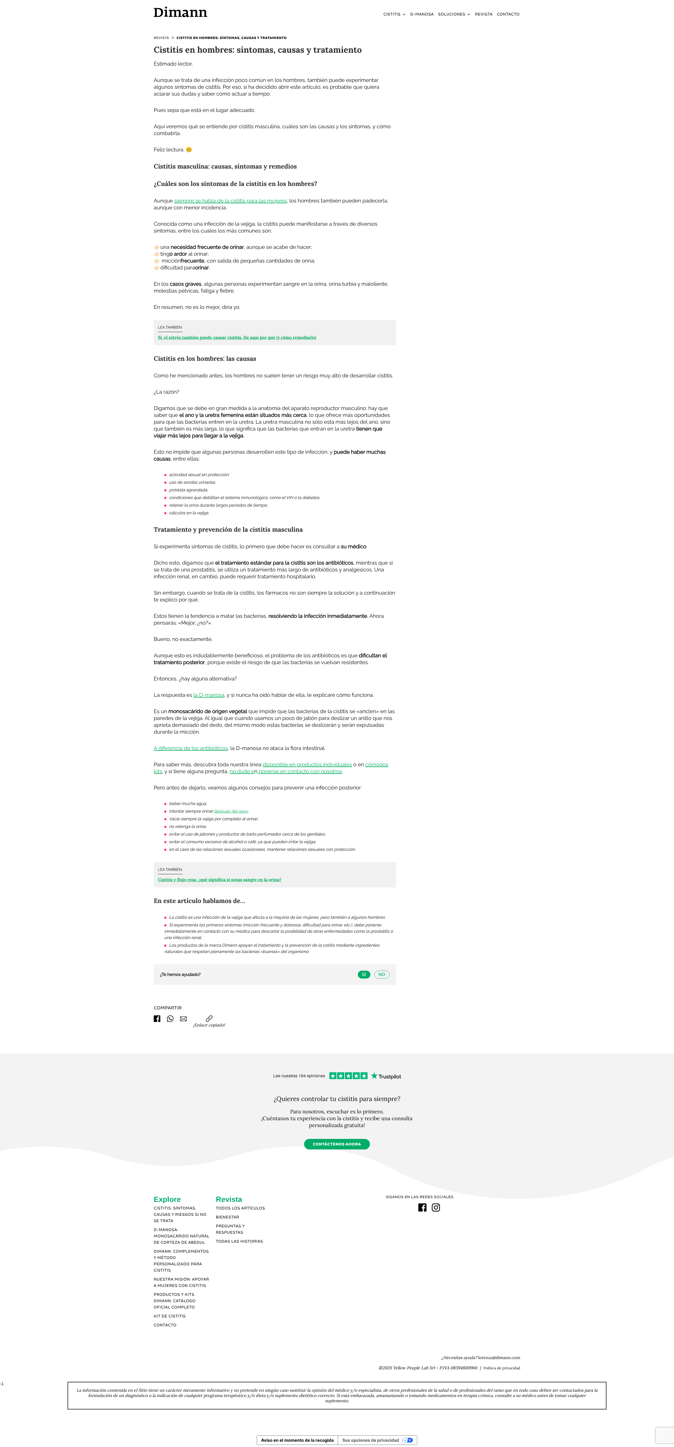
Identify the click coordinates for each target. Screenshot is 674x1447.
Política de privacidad (501, 1368)
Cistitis (391, 14)
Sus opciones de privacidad (370, 1440)
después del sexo (231, 811)
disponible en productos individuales (307, 764)
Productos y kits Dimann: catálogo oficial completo (175, 1301)
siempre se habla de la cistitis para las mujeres (230, 200)
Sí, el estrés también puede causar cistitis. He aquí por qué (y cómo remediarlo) (237, 337)
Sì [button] (364, 974)
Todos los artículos (240, 1208)
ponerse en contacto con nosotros (299, 771)
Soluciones (451, 14)
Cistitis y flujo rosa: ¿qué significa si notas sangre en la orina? (219, 879)
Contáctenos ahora (337, 1144)
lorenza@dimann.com (499, 1357)
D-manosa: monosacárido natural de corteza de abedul (182, 1236)
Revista (484, 14)
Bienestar (227, 1217)
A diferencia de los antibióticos (191, 748)
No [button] (382, 974)
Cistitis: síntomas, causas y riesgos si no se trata (180, 1215)
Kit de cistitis (170, 1316)
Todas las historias (239, 1241)
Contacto (508, 14)
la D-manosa (209, 695)
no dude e (242, 771)
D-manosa (422, 14)
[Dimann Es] (197, 11)
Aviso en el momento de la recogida (297, 1440)
